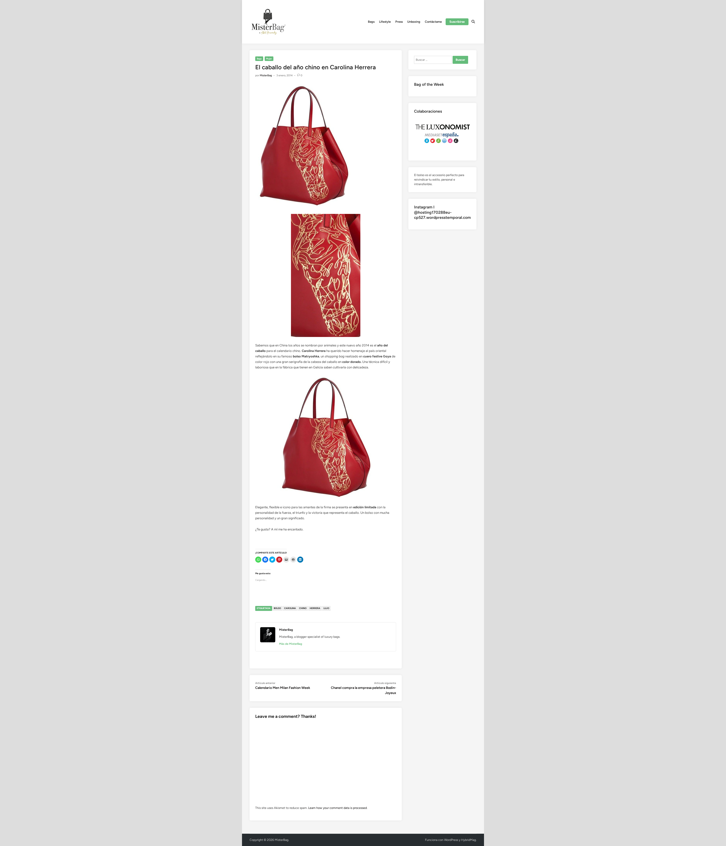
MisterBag (266, 75)
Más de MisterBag (290, 644)
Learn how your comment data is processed (337, 808)
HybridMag (468, 840)
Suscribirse (457, 21)
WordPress (451, 840)
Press (399, 21)
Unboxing (413, 21)
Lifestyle (385, 21)
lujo (326, 608)
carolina (290, 608)
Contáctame (433, 21)
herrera (315, 608)
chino (302, 608)
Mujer (269, 58)
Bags (371, 21)
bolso (277, 608)
